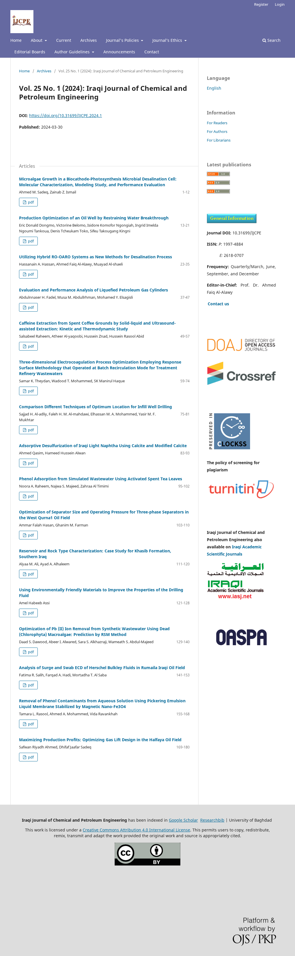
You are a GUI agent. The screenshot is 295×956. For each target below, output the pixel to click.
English (214, 88)
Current (63, 40)
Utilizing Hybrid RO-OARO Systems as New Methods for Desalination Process (95, 256)
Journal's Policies (123, 40)
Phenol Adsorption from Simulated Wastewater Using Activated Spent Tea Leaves (100, 478)
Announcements (119, 51)
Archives (88, 40)
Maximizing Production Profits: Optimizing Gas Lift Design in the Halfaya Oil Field (100, 739)
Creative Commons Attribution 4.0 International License (136, 830)
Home (16, 40)
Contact (151, 51)
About (37, 40)
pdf (30, 202)
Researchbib (212, 820)
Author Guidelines (72, 51)
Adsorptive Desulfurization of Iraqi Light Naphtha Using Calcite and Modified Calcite (103, 445)
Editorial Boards (29, 51)
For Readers (217, 122)
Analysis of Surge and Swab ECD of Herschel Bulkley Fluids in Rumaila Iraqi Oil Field (102, 667)
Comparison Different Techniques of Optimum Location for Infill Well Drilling (95, 406)
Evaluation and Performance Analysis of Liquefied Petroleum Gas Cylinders (93, 290)
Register (261, 4)
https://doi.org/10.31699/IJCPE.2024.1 (65, 115)
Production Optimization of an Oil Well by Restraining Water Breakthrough (94, 218)
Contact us (218, 303)
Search (273, 40)
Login (280, 4)
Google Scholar (183, 820)
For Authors (217, 131)
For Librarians (218, 140)
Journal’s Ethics (167, 40)
